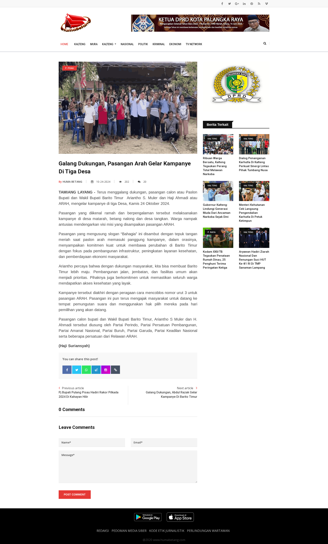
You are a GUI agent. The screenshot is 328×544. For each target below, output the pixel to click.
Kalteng (79, 44)
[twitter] (229, 3)
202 (127, 181)
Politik (143, 44)
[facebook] (222, 3)
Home (64, 44)
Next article (171, 392)
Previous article (88, 392)
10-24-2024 (103, 181)
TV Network (194, 44)
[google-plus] (237, 3)
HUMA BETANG (70, 181)
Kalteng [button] (108, 44)
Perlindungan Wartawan (208, 531)
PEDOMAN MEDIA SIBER (129, 531)
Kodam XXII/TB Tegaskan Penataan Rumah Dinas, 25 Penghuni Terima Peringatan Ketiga (216, 259)
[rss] (259, 3)
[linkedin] (244, 3)
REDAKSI (103, 531)
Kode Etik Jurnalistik (166, 531)
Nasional (127, 44)
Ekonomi (175, 44)
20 (144, 181)
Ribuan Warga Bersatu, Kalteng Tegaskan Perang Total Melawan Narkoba (215, 166)
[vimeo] (266, 3)
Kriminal (159, 44)
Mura (94, 44)
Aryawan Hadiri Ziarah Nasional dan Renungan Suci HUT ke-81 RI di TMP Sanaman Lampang (254, 259)
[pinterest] (252, 3)
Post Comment (75, 494)
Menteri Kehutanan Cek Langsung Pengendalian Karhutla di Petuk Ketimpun (252, 212)
